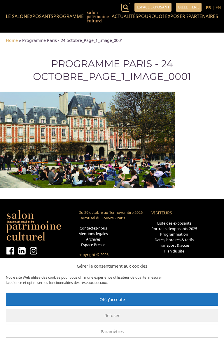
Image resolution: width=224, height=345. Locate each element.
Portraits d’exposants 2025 (174, 228)
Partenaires (203, 16)
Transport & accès (174, 245)
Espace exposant (153, 7)
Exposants (40, 16)
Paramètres (112, 331)
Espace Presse (93, 244)
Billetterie (189, 7)
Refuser (112, 315)
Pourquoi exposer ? (163, 16)
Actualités (125, 16)
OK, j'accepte (112, 299)
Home (12, 40)
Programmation (174, 234)
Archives (93, 239)
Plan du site (174, 251)
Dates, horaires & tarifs (174, 239)
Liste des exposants (174, 223)
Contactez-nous (93, 228)
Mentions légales (93, 233)
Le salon (16, 16)
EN (218, 7)
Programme (68, 16)
